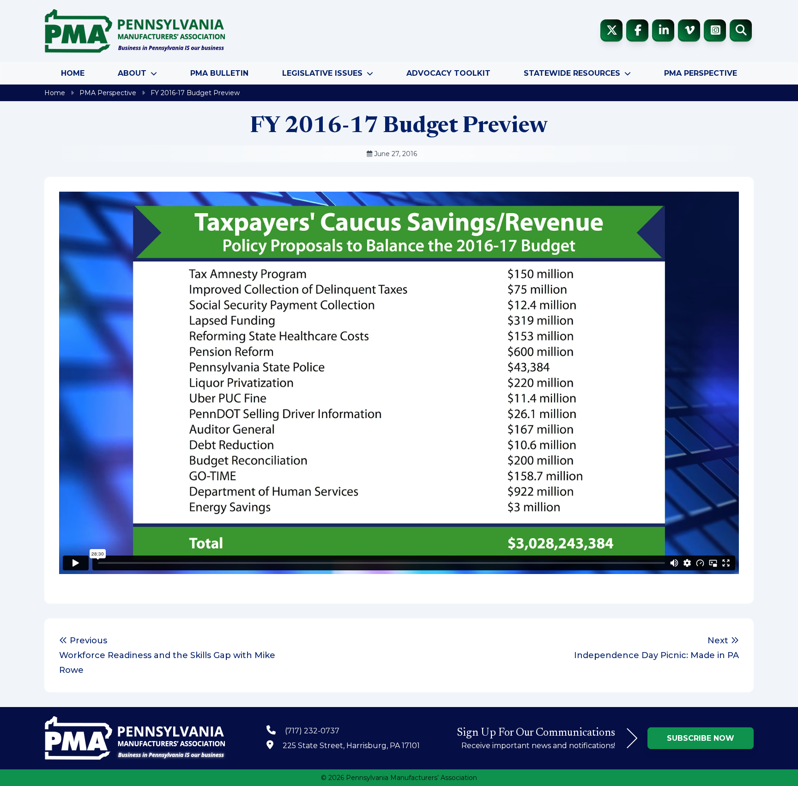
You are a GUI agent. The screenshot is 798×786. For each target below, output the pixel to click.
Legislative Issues (322, 73)
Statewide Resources (572, 73)
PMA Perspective (700, 73)
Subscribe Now (700, 738)
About (132, 73)
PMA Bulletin (219, 73)
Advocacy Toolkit (448, 73)
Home (73, 73)
